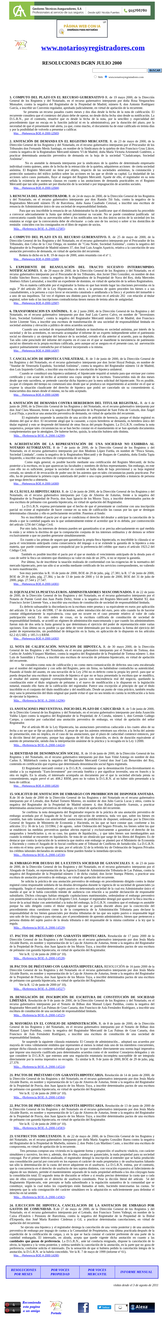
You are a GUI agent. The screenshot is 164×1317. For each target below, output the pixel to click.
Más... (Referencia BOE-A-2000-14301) (36, 584)
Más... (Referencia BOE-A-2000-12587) (36, 303)
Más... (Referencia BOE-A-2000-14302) (36, 638)
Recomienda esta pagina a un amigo (31, 1306)
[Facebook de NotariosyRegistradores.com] (83, 1312)
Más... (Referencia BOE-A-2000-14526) (36, 785)
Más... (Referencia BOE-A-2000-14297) (36, 350)
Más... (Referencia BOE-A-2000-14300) (36, 483)
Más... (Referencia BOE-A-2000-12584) (36, 188)
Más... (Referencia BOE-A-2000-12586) (36, 259)
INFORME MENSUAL (136, 1272)
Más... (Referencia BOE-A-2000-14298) (36, 394)
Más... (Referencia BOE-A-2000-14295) (36, 1255)
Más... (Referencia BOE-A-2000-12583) (36, 133)
